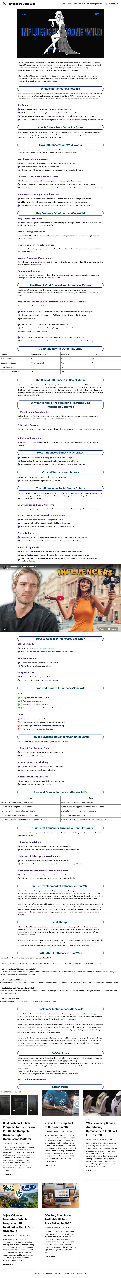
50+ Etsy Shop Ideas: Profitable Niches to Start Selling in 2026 (58, 1219)
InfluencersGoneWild (25, 93)
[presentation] (19, 1103)
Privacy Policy (70, 1273)
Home (64, 4)
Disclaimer (59, 1273)
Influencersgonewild (94, 4)
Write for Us (39, 1273)
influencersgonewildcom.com (43, 648)
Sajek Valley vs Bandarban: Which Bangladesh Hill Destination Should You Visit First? (18, 1223)
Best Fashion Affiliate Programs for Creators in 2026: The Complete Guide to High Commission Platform (19, 1131)
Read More (7, 1174)
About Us (49, 1273)
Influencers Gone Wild (76, 4)
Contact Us (113, 4)
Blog (105, 4)
